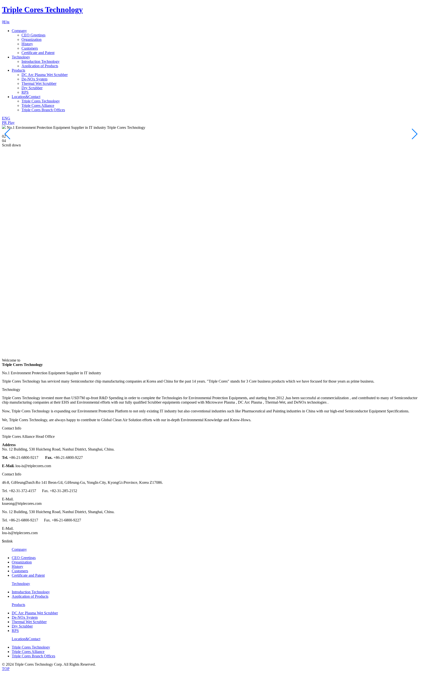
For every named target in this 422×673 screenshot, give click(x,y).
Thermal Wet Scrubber (38, 83)
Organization (31, 39)
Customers (29, 48)
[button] (7, 134)
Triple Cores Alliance (37, 105)
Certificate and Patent (37, 53)
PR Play (8, 123)
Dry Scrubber (31, 88)
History (27, 44)
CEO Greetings (33, 35)
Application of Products (39, 66)
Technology (21, 57)
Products (18, 70)
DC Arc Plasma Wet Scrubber (44, 75)
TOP (6, 669)
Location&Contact (26, 97)
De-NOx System (34, 79)
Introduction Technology (40, 61)
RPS (25, 92)
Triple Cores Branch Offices (43, 110)
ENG (6, 118)
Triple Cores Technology (42, 9)
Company (19, 31)
